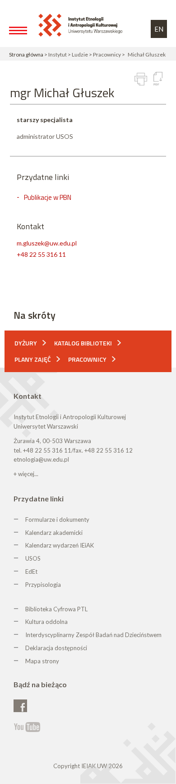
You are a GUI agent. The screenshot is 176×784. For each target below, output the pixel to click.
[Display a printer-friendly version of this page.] (140, 79)
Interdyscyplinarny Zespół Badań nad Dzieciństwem (93, 634)
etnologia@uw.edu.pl (41, 459)
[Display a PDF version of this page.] (157, 78)
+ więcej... (26, 473)
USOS (33, 558)
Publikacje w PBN (47, 197)
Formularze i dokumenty (57, 519)
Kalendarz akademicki (54, 532)
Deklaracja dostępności (56, 648)
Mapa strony (42, 661)
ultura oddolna (48, 621)
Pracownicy (87, 359)
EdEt (31, 571)
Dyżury (25, 343)
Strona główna (26, 54)
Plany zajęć (32, 359)
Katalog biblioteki (83, 343)
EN (158, 29)
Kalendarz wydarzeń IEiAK (59, 545)
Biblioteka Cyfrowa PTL (56, 609)
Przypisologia (43, 584)
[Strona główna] (82, 24)
